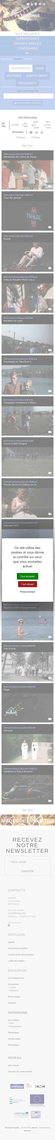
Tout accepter (27, 576)
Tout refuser (27, 584)
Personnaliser (27, 592)
